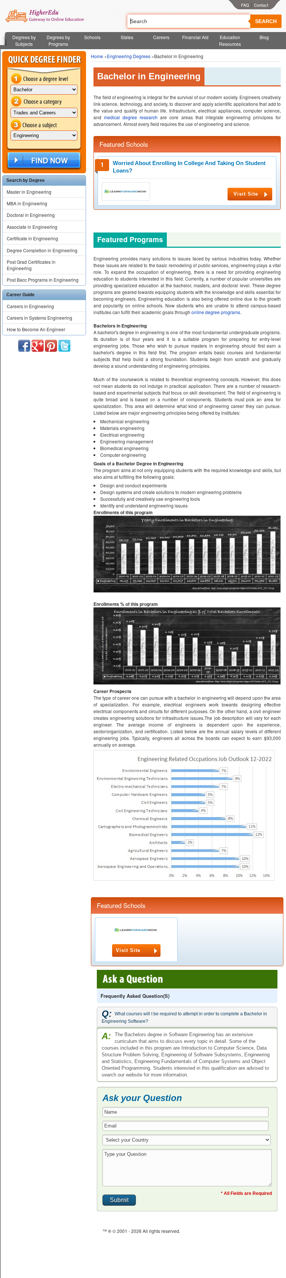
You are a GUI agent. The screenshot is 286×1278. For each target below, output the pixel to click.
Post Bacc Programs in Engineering (43, 279)
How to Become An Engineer (36, 329)
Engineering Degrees (128, 56)
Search (266, 21)
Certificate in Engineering (32, 238)
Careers (161, 37)
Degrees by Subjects (24, 40)
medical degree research (131, 117)
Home (97, 56)
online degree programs (215, 312)
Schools (92, 37)
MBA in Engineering (27, 203)
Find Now (43, 160)
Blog (264, 37)
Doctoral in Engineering (31, 215)
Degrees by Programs (58, 40)
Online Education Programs (44, 16)
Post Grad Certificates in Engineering (31, 265)
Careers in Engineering (30, 306)
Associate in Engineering (32, 227)
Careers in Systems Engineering (39, 317)
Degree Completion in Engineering (42, 250)
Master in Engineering (29, 192)
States (127, 37)
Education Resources (230, 40)
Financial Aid (195, 37)
